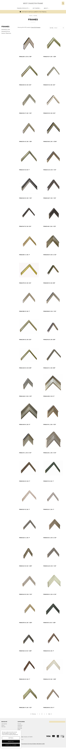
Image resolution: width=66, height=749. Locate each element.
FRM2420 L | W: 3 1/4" (49, 452)
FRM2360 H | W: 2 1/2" (49, 254)
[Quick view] (37, 35)
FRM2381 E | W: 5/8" (49, 283)
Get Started (36, 8)
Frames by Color (5, 29)
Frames (19, 723)
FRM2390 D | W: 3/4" (25, 339)
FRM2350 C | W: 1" (24, 254)
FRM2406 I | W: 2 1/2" (25, 396)
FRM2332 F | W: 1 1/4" (25, 113)
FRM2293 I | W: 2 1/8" (25, 56)
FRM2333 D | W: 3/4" (49, 113)
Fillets (19, 729)
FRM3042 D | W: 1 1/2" (49, 566)
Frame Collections (6, 33)
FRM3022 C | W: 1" (48, 509)
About (46, 8)
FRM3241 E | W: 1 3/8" (49, 679)
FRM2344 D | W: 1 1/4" (49, 169)
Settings (11, 738)
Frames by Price (5, 31)
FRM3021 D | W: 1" (24, 509)
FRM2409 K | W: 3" (24, 424)
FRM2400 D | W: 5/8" (25, 368)
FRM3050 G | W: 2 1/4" (49, 594)
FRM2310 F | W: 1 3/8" (49, 56)
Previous (34, 714)
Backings (20, 728)
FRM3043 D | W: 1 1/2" (25, 594)
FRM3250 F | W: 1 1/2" (25, 707)
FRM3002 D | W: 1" (24, 481)
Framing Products (23, 8)
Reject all (11, 741)
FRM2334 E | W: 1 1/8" (25, 141)
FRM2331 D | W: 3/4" (49, 84)
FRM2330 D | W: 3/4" (25, 84)
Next (49, 714)
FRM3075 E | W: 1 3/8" (25, 622)
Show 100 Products (35, 27)
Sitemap (3, 726)
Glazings (20, 726)
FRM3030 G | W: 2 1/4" (49, 537)
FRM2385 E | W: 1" (24, 311)
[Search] (63, 3)
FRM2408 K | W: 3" (48, 396)
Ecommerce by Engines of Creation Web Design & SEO (33, 743)
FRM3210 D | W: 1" (48, 650)
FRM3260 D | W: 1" (48, 707)
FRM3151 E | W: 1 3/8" (49, 622)
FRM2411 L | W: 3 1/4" (25, 452)
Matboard (20, 725)
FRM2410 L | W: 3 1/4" (49, 424)
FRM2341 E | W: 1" (24, 169)
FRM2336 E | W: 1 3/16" (50, 141)
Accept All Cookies (10, 745)
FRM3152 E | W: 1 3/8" (25, 650)
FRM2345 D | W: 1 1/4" (25, 198)
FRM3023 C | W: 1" (24, 537)
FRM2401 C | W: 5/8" (49, 368)
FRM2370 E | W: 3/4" (25, 283)
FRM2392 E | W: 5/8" (49, 339)
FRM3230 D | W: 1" (24, 679)
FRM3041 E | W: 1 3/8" (25, 566)
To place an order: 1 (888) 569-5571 (43, 11)
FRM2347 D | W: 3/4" (25, 226)
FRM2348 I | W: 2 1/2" (49, 226)
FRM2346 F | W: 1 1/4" (49, 198)
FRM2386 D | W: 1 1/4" (49, 311)
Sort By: (52, 27)
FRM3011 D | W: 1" (48, 481)
